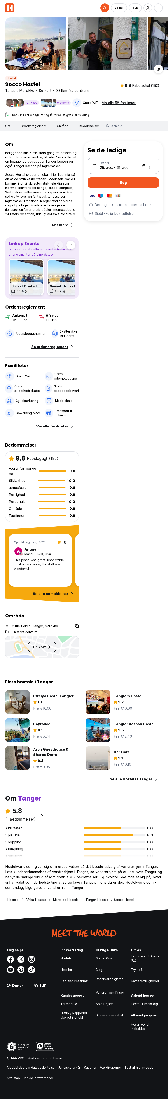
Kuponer (90, 1067)
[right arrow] (70, 245)
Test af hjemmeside (139, 1067)
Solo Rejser (104, 1004)
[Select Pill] (104, 7)
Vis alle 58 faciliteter (119, 103)
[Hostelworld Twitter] (21, 959)
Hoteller (66, 970)
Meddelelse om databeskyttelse (31, 1067)
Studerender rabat (109, 1015)
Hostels (66, 958)
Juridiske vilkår (69, 1067)
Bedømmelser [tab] (89, 126)
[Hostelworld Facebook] (10, 959)
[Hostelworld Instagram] (31, 959)
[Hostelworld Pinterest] (21, 969)
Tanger (11, 90)
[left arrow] (58, 245)
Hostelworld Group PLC (145, 958)
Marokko (26, 90)
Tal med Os (69, 1004)
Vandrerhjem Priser (110, 992)
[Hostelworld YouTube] (10, 969)
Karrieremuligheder (145, 981)
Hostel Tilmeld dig (144, 1004)
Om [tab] (7, 126)
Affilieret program (144, 1015)
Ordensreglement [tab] (33, 126)
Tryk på (137, 970)
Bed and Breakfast (74, 981)
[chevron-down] (42, 814)
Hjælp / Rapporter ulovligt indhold (74, 1015)
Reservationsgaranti (109, 981)
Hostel (11, 78)
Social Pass (104, 958)
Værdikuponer (110, 1067)
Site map (13, 1078)
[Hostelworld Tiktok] (31, 969)
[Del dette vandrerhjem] (158, 69)
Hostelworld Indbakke (140, 1026)
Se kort (45, 90)
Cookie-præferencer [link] (38, 1078)
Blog (99, 970)
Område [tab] (63, 126)
